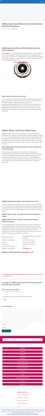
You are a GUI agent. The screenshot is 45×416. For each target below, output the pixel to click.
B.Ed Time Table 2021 (22, 397)
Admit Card (40, 274)
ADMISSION (22, 348)
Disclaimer (26, 414)
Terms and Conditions (33, 414)
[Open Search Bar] (37, 2)
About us (14, 414)
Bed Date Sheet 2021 (23, 395)
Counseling (22, 358)
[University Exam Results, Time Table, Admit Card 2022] (12, 2)
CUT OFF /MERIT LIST (22, 361)
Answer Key (22, 354)
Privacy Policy (20, 414)
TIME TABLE (22, 381)
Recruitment (22, 371)
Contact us (9, 414)
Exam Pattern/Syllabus (22, 368)
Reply (5, 299)
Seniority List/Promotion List (22, 377)
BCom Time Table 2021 (22, 400)
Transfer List (22, 384)
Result (22, 374)
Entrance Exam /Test (22, 364)
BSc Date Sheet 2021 (22, 403)
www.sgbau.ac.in (27, 248)
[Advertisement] (22, 12)
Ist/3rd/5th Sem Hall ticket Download (12, 274)
